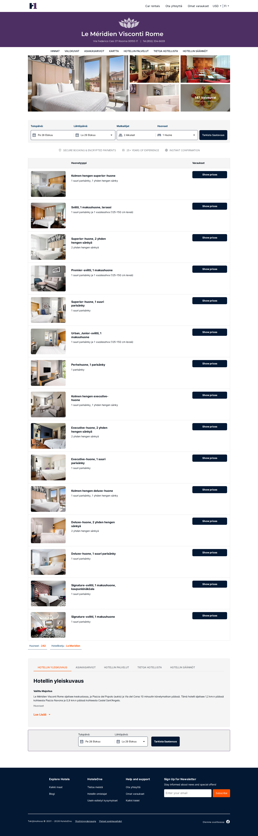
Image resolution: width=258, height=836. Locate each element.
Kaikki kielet (133, 800)
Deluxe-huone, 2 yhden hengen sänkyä (93, 524)
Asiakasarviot (94, 51)
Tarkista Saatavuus (213, 134)
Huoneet (162, 126)
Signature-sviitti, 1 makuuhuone (93, 616)
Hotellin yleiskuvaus (52, 667)
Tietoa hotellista (166, 51)
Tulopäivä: (37, 126)
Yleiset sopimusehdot (110, 821)
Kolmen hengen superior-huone (93, 175)
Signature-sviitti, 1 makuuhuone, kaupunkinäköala (93, 587)
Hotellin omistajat (97, 793)
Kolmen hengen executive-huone (89, 398)
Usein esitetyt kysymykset (102, 800)
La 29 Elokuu (88, 134)
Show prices (209, 174)
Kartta (114, 51)
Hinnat (55, 51)
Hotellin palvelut (136, 51)
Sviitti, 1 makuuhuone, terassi (91, 207)
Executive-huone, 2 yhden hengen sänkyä (89, 429)
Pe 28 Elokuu (45, 134)
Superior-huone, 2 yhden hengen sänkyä (88, 240)
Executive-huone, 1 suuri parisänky (88, 461)
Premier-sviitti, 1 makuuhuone (92, 270)
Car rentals (152, 6)
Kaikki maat (55, 787)
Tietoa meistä (95, 787)
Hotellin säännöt (195, 51)
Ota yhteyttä (174, 6)
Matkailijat (123, 126)
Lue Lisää (40, 714)
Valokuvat (72, 51)
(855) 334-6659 (156, 41)
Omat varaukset (198, 6)
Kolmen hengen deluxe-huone (92, 490)
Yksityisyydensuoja (85, 821)
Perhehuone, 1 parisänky (88, 364)
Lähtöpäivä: (81, 126)
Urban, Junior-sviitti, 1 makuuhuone (86, 335)
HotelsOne (66, 821)
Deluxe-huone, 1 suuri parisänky (93, 553)
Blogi (52, 793)
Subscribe (221, 793)
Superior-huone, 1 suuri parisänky (87, 303)
